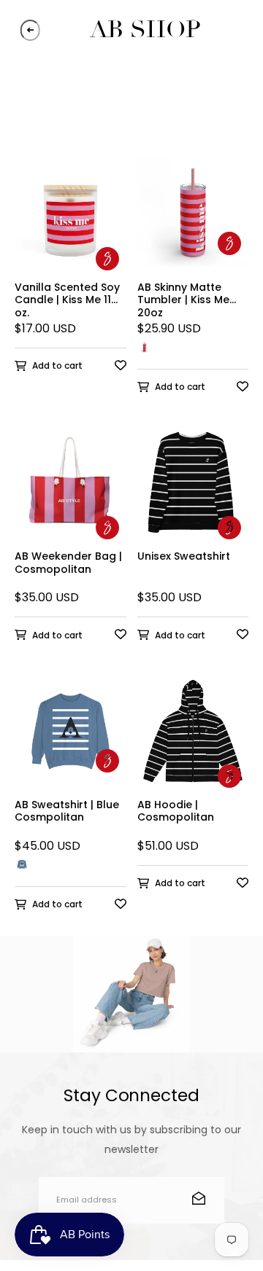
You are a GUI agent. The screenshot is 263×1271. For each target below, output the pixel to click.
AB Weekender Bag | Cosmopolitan (68, 563)
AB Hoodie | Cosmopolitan (175, 812)
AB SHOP (145, 29)
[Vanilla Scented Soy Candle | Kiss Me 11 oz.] (70, 219)
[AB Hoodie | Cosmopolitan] (193, 737)
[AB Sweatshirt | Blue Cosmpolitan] (70, 737)
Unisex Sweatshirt (183, 556)
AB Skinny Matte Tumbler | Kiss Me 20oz (183, 299)
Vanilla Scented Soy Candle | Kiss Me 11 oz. (67, 299)
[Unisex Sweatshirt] (193, 489)
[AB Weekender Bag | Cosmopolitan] (70, 489)
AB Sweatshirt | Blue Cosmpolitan (67, 812)
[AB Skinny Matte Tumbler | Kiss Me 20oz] (193, 219)
